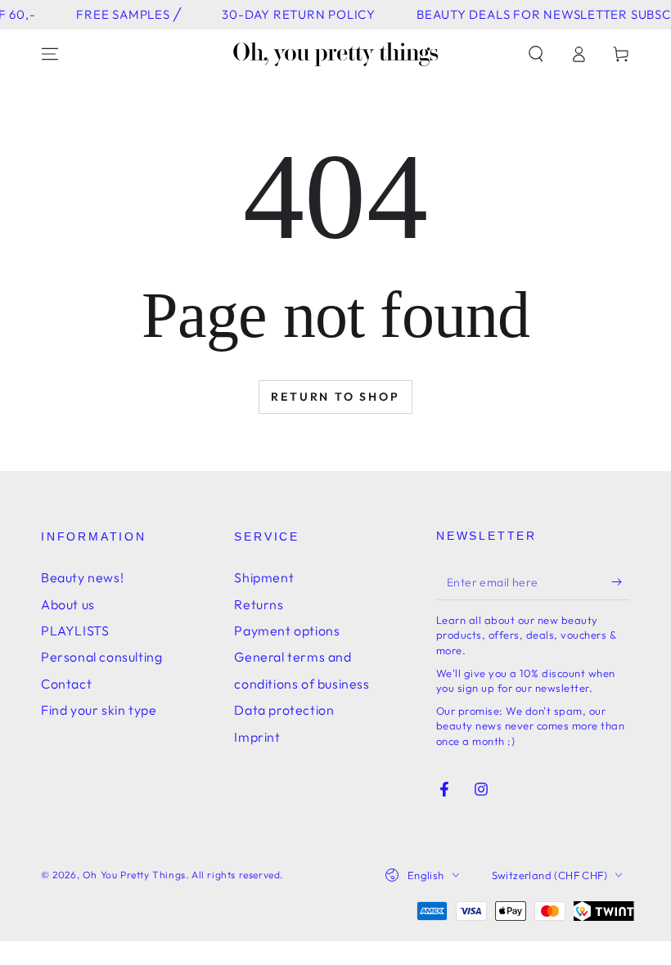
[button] (536, 54)
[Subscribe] (620, 581)
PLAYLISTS (75, 630)
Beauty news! (82, 577)
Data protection (284, 710)
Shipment (264, 577)
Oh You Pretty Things (134, 874)
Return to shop (335, 396)
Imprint (257, 737)
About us (68, 604)
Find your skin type (98, 710)
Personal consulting (101, 657)
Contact (66, 684)
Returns (258, 604)
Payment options (287, 630)
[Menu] (50, 54)
